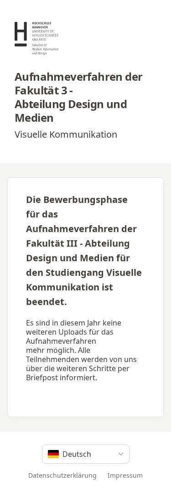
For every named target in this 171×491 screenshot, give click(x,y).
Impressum (125, 475)
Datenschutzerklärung (62, 475)
